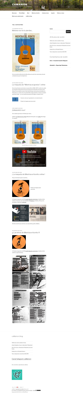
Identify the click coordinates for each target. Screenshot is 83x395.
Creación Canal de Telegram (60, 60)
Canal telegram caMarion (21, 359)
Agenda (53, 13)
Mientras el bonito (36, 13)
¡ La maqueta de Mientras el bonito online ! (28, 174)
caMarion (19, 4)
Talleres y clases (60, 13)
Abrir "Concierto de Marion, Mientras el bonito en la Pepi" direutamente (30, 164)
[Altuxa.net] (18, 387)
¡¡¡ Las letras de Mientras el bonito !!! (26, 233)
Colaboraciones (45, 13)
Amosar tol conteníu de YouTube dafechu (29, 162)
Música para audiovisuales (17, 16)
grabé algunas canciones (32, 199)
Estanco (32, 200)
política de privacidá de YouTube (33, 157)
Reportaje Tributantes (61, 65)
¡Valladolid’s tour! (18, 110)
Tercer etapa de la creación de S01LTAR (58, 51)
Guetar (51, 28)
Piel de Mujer (22, 13)
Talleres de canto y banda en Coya (57, 40)
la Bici (39, 116)
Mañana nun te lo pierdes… (22, 30)
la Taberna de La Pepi (21, 116)
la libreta (24, 202)
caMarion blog (29, 16)
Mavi (28, 13)
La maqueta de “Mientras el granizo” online (28, 85)
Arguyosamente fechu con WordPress (20, 392)
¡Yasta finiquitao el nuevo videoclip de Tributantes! (60, 43)
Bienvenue (14, 13)
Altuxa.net (26, 389)
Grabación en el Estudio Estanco (56, 49)
